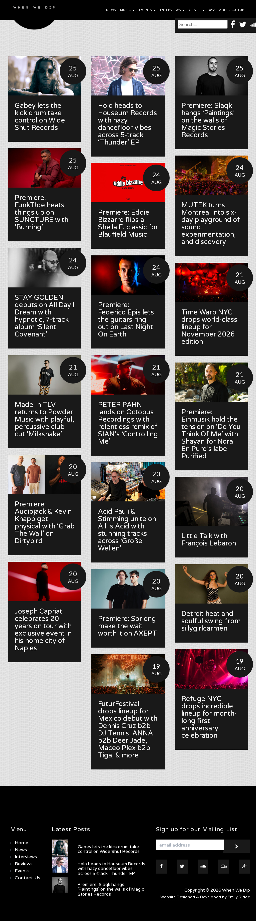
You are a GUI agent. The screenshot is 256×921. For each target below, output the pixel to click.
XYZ (212, 10)
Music (126, 10)
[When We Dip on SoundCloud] (203, 867)
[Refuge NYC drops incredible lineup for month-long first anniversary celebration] (211, 669)
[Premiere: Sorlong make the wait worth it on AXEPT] (128, 589)
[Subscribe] (236, 846)
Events (146, 10)
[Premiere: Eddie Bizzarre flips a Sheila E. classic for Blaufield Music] (128, 182)
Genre (195, 10)
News (111, 10)
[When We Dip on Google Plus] (244, 867)
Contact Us (27, 878)
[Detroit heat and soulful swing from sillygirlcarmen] (211, 584)
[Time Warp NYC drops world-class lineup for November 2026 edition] (211, 282)
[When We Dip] (34, 16)
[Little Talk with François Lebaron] (211, 501)
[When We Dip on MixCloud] (223, 867)
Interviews (171, 10)
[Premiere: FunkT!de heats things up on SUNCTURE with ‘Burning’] (44, 168)
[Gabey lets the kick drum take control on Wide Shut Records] (44, 75)
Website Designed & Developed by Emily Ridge (205, 897)
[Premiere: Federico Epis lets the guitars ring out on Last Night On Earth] (128, 275)
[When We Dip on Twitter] (242, 24)
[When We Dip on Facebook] (232, 24)
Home (21, 843)
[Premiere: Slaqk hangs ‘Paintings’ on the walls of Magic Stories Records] (211, 75)
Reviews (24, 864)
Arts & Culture (232, 10)
